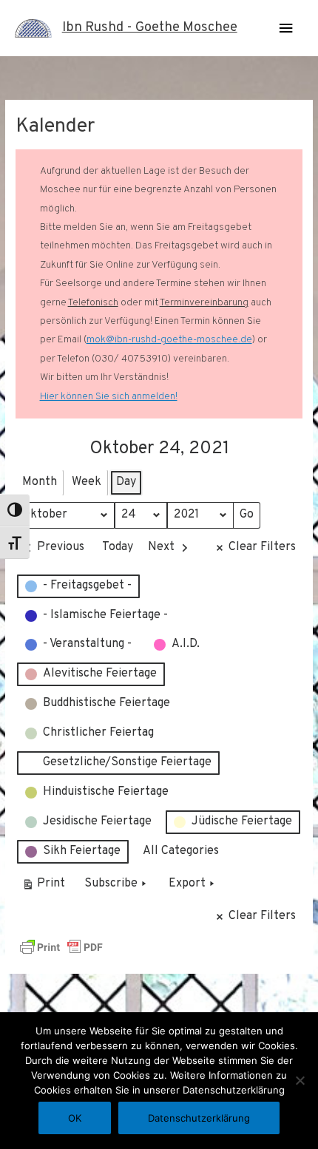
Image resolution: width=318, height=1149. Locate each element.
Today (117, 547)
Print (43, 887)
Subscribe (111, 883)
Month (39, 482)
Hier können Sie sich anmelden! (108, 396)
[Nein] (299, 1080)
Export (187, 883)
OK (74, 1118)
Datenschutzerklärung (199, 1118)
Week (86, 482)
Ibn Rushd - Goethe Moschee (149, 27)
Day (126, 482)
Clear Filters (262, 547)
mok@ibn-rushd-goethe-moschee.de (169, 339)
